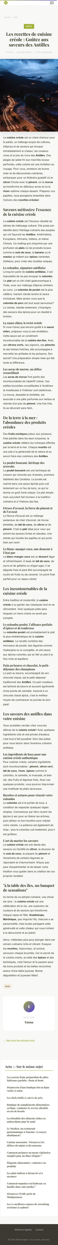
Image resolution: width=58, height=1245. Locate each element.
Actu (15, 17)
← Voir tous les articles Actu (19, 1040)
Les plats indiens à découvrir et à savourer (25, 1175)
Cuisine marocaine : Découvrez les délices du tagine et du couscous (25, 1144)
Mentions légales (23, 1229)
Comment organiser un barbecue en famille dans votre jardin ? (26, 1185)
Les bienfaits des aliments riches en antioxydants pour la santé (26, 1120)
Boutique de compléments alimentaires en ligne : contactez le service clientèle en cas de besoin (28, 1108)
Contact (39, 1229)
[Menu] (52, 2)
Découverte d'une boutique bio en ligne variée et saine (28, 1089)
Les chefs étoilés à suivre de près (25, 1097)
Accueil (7, 17)
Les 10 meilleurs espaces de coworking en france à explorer (28, 1206)
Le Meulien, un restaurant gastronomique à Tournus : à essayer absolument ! (27, 1132)
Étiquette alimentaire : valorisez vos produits (26, 1164)
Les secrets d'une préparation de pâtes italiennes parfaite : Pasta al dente (27, 1079)
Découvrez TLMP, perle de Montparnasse (21, 1195)
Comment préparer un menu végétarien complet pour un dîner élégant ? (28, 1154)
